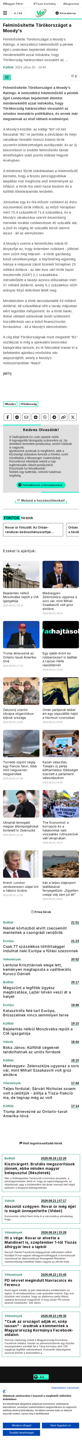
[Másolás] (64, 417)
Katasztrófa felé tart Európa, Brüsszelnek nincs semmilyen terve (36, 1012)
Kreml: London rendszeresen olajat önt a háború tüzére (21, 886)
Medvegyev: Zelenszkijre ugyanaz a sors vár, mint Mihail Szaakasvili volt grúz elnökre (60, 601)
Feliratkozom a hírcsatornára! (42, 485)
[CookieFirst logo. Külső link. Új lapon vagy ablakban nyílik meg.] (4, 1391)
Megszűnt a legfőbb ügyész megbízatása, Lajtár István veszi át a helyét (37, 992)
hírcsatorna (68, 13)
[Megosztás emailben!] (26, 417)
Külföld (8, 67)
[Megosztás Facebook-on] (8, 417)
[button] (5, 12)
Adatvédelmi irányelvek (65, 1387)
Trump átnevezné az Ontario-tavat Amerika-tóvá (20, 657)
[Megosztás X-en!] (73, 417)
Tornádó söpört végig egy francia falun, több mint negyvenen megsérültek (20, 768)
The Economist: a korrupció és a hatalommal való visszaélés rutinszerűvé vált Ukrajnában (60, 830)
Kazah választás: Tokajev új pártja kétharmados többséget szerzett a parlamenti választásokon (60, 770)
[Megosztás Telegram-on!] (54, 417)
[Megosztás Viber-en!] (45, 417)
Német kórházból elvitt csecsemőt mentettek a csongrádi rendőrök (35, 930)
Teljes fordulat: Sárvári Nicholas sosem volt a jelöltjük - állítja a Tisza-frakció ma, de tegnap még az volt (39, 1093)
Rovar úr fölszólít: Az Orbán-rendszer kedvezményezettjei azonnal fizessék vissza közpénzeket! (28, 529)
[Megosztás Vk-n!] (35, 417)
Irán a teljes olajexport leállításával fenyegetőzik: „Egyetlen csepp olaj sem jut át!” (60, 888)
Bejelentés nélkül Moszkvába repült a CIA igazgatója (21, 597)
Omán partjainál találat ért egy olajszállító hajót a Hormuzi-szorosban (60, 714)
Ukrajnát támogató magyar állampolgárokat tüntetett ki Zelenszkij (20, 826)
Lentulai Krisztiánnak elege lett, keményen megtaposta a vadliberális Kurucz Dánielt (37, 969)
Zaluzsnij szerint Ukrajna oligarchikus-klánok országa (19, 714)
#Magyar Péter (13, 3)
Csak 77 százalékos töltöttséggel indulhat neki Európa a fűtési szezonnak (40, 948)
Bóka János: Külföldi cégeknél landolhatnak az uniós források (32, 1049)
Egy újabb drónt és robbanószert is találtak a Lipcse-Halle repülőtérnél (60, 659)
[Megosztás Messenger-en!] (17, 417)
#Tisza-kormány (45, 3)
